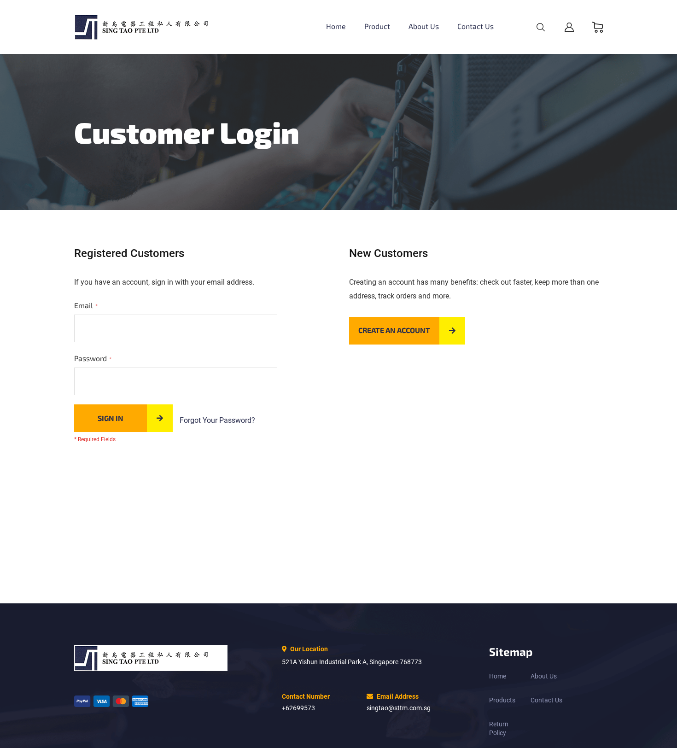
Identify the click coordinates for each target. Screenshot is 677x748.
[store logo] (151, 27)
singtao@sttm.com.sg (399, 708)
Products (502, 700)
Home (497, 676)
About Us (544, 676)
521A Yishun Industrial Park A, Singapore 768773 (352, 662)
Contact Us (546, 700)
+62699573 (298, 708)
